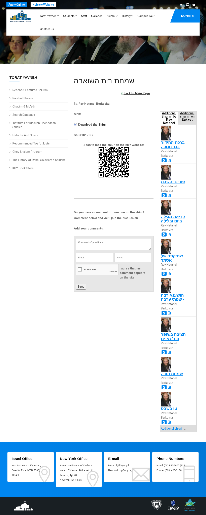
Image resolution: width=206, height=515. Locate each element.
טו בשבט (169, 408)
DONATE (187, 15)
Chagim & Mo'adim (24, 106)
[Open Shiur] (169, 160)
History (126, 15)
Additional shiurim (172, 428)
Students (68, 15)
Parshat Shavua (22, 98)
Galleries (96, 15)
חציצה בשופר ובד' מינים (173, 336)
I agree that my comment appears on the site (132, 273)
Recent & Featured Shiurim (30, 90)
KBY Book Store (23, 168)
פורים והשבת (173, 181)
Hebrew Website (43, 4)
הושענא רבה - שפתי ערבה (172, 297)
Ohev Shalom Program (27, 152)
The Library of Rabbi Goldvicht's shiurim (38, 160)
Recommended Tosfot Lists (31, 143)
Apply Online (16, 4)
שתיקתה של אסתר (172, 258)
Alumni (111, 15)
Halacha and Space (25, 135)
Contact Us (47, 29)
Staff (84, 15)
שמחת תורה (172, 374)
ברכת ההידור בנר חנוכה (173, 144)
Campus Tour (145, 15)
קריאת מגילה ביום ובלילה (173, 218)
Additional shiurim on (187, 117)
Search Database (23, 115)
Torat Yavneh (48, 15)
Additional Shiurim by (169, 118)
